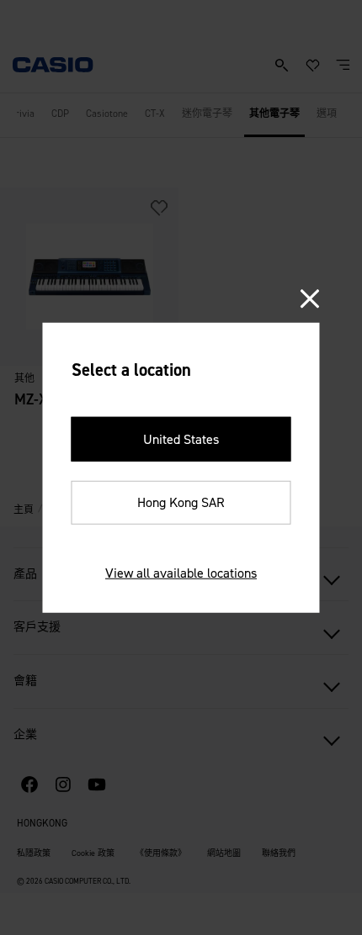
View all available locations (181, 573)
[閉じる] (310, 299)
